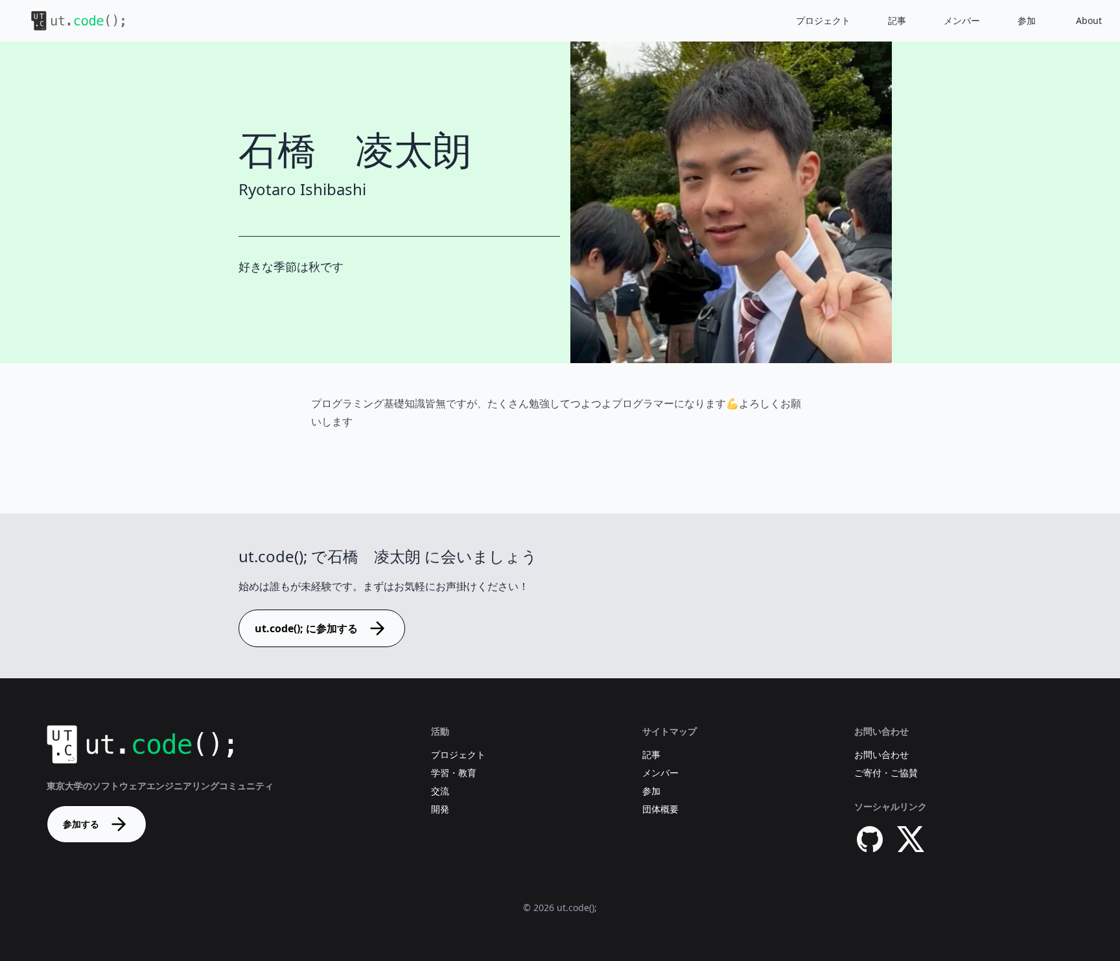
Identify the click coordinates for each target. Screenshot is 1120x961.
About (1089, 20)
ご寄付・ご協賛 (886, 772)
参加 (1027, 20)
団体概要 (660, 809)
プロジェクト (823, 20)
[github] (869, 839)
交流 (440, 791)
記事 (897, 20)
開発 (440, 809)
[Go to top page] (67, 21)
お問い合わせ (881, 754)
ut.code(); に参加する (306, 628)
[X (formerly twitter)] (911, 839)
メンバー (962, 20)
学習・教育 (453, 772)
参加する (81, 824)
